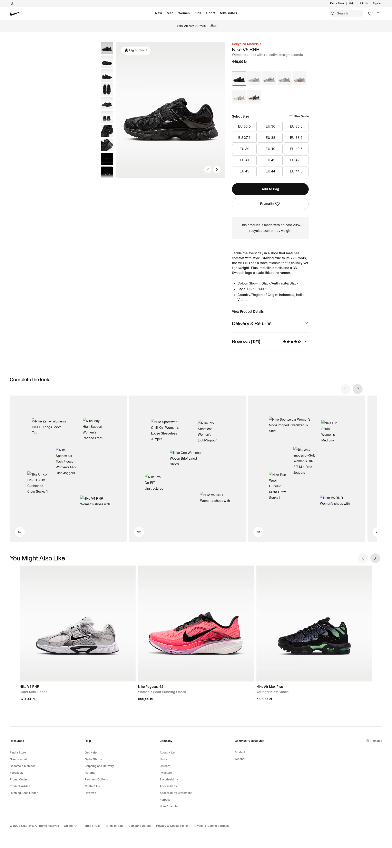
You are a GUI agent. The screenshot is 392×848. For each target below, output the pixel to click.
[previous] (345, 389)
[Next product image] (216, 169)
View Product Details (248, 311)
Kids (198, 13)
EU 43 (244, 171)
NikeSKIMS (228, 13)
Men (170, 13)
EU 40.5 (296, 149)
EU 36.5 (296, 126)
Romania (376, 740)
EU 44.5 (296, 171)
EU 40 (270, 149)
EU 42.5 (296, 160)
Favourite (267, 204)
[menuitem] (355, 3)
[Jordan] (12, 3)
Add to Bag (270, 189)
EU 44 (270, 171)
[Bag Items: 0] (378, 13)
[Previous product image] (208, 169)
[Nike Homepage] (16, 14)
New (158, 13)
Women (184, 13)
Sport (210, 13)
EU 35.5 (244, 126)
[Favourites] (370, 13)
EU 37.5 (244, 137)
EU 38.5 (296, 137)
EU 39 (244, 149)
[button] (107, 62)
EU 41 (244, 160)
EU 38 (270, 137)
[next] (358, 389)
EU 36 (270, 126)
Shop (213, 25)
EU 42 (270, 160)
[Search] (332, 13)
